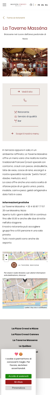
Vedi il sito (27, 91)
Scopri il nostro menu (27, 133)
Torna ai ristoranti (16, 17)
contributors (43, 307)
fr (39, 5)
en (42, 5)
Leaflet (27, 307)
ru (46, 5)
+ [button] (6, 255)
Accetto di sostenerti (18, 376)
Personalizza (18, 388)
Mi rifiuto (18, 382)
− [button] (6, 259)
